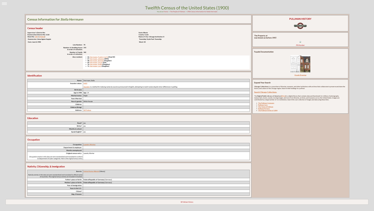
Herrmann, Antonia (97, 61)
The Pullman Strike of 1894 (267, 110)
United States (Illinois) (91, 171)
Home (166, 11)
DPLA (283, 96)
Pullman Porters (264, 108)
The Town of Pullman (265, 107)
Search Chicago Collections (265, 92)
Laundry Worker (89, 144)
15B (36, 37)
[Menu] (4, 3)
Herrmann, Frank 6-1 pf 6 (99, 57)
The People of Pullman (177, 11)
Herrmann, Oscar (96, 62)
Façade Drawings (300, 75)
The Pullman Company (266, 103)
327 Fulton (87, 110)
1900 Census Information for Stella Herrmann (202, 11)
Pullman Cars (263, 105)
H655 (85, 83)
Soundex (86, 87)
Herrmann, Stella (96, 64)
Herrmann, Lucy (95, 66)
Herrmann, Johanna (97, 59)
